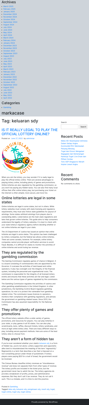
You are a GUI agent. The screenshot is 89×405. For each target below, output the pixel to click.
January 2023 (9, 74)
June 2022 (7, 93)
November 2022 (10, 79)
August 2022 (8, 87)
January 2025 (9, 11)
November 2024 (10, 17)
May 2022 (7, 95)
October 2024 (9, 19)
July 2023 (7, 59)
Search (64, 122)
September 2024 (10, 22)
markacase (13, 113)
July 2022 (7, 90)
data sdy (11, 389)
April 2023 (7, 66)
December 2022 (10, 77)
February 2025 (9, 9)
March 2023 (8, 69)
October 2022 (9, 82)
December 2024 (10, 14)
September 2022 (10, 85)
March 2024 (8, 38)
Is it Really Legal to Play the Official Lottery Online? (30, 132)
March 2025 (8, 6)
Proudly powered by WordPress (44, 402)
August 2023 (8, 56)
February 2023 (9, 72)
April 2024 (7, 35)
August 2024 (8, 25)
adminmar (30, 138)
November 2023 (10, 48)
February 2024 (9, 40)
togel (52, 389)
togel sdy (16, 392)
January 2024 (9, 43)
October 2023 (9, 51)
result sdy (45, 389)
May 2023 (7, 64)
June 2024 (7, 30)
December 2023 (10, 45)
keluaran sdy (44, 343)
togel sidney (26, 392)
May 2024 (7, 32)
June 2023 (7, 61)
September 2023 (10, 53)
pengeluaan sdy (34, 389)
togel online (6, 392)
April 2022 (7, 98)
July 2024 (7, 27)
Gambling (7, 107)
